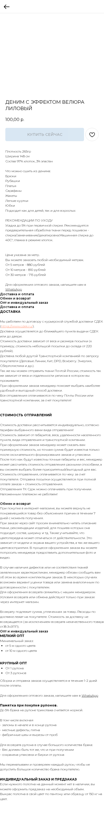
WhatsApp (13, 289)
